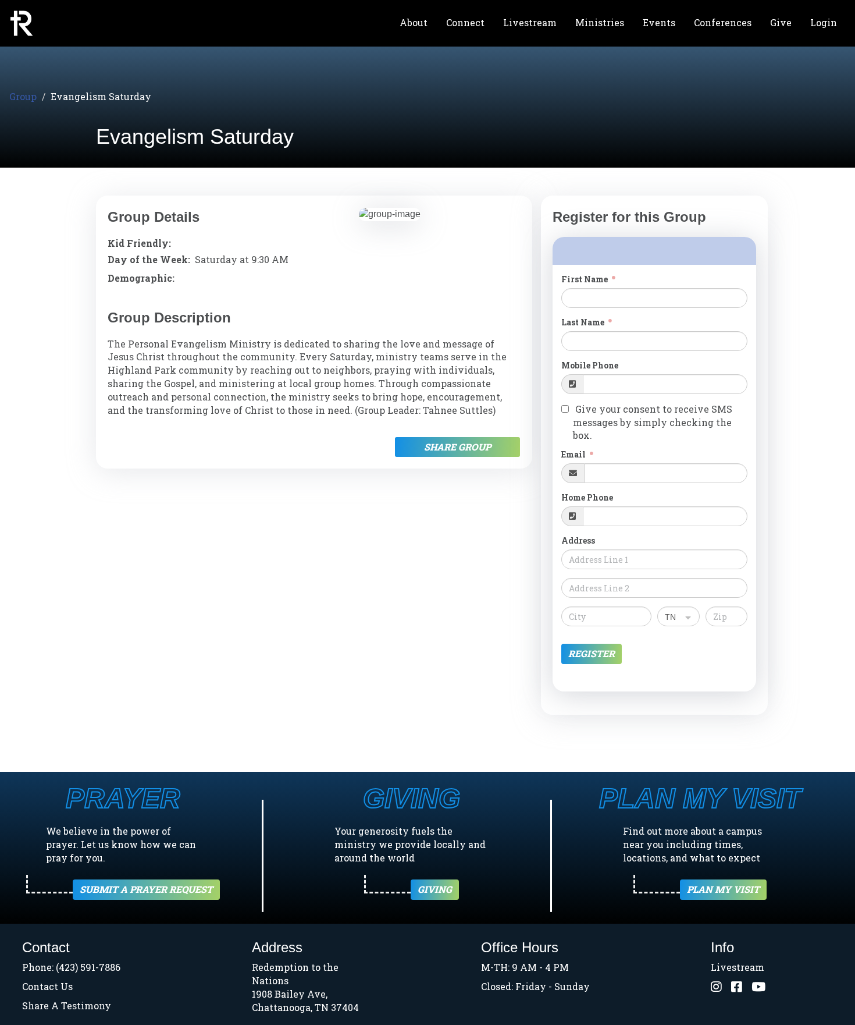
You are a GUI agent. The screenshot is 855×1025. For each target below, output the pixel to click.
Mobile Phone (589, 365)
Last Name (583, 322)
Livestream (530, 22)
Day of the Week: (149, 259)
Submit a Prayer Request (146, 889)
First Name (585, 279)
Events (659, 22)
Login (823, 22)
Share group (457, 447)
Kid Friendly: (139, 243)
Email (574, 454)
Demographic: (141, 278)
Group (23, 96)
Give (781, 22)
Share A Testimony (66, 1005)
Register (591, 653)
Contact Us (47, 986)
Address (578, 540)
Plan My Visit (723, 889)
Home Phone (587, 497)
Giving (435, 889)
